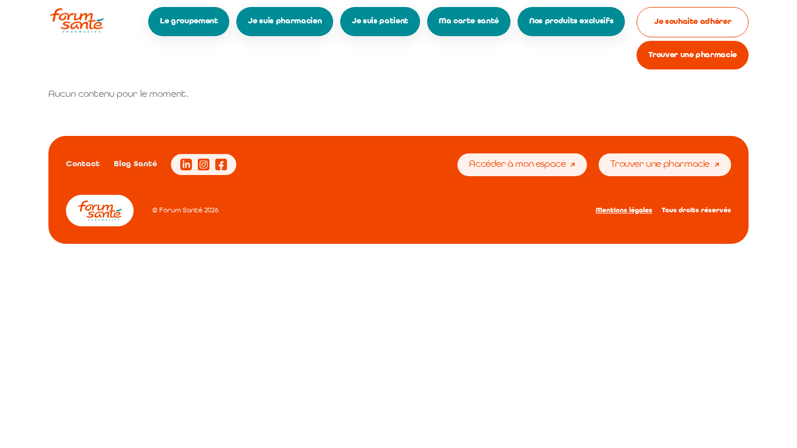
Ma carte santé (469, 21)
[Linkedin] (186, 164)
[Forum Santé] (76, 20)
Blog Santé (135, 164)
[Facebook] (221, 164)
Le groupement (189, 21)
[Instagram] (203, 164)
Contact (83, 164)
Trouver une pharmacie (692, 55)
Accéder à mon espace (517, 164)
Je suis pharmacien (284, 21)
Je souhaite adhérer (692, 22)
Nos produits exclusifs (571, 21)
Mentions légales (624, 210)
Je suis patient (380, 21)
